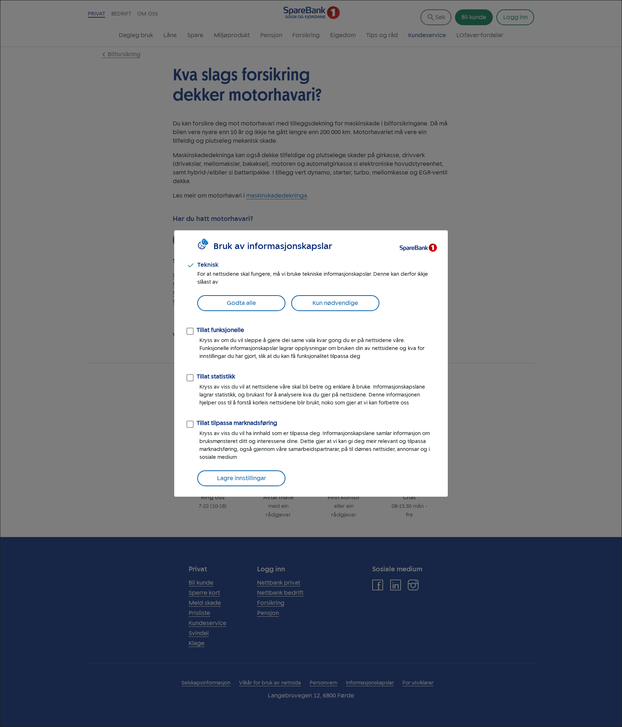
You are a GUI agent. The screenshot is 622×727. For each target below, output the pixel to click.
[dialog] (311, 363)
